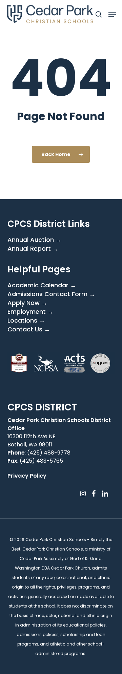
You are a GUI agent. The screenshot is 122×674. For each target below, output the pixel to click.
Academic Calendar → (41, 285)
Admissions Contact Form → (51, 294)
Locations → (26, 320)
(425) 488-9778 (48, 453)
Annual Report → (33, 249)
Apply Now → (27, 303)
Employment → (30, 312)
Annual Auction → (34, 240)
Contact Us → (28, 329)
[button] (112, 14)
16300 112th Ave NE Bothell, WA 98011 (31, 440)
